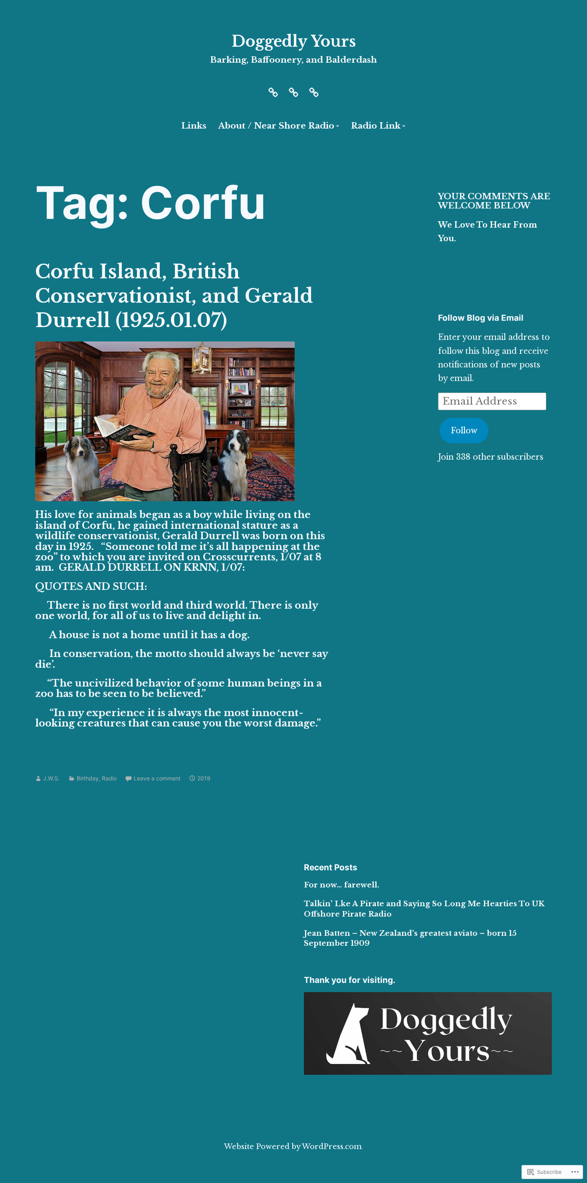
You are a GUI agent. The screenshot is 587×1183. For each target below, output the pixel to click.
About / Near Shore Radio (276, 126)
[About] (273, 91)
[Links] (293, 91)
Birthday (88, 778)
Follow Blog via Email (481, 318)
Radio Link (376, 126)
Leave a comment (157, 778)
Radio (109, 778)
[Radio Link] (314, 91)
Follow (464, 430)
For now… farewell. (341, 884)
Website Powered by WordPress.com (293, 1146)
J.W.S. (51, 778)
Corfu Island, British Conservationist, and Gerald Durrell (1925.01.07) (174, 296)
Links (193, 126)
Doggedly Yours (294, 41)
